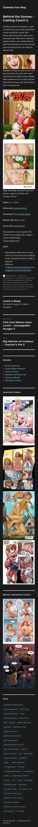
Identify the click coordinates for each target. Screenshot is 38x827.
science (21, 280)
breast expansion (11, 714)
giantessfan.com (12, 241)
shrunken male (10, 789)
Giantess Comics (12, 372)
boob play (24, 709)
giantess (7, 727)
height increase (10, 758)
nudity (6, 776)
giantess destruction (12, 736)
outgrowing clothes (20, 776)
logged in (18, 304)
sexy (20, 780)
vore (25, 289)
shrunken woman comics (14, 807)
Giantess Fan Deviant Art (15, 375)
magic (6, 762)
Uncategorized (8, 278)
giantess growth (11, 740)
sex (14, 780)
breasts (27, 278)
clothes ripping (10, 718)
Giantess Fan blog (14, 7)
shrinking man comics (10, 284)
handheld (28, 754)
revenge (16, 280)
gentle (12, 723)
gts (20, 754)
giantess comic (19, 727)
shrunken (22, 284)
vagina (21, 289)
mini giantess (9, 767)
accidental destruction (13, 705)
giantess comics (10, 731)
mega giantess (18, 762)
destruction (24, 718)
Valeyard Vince (11, 276)
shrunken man (12, 287)
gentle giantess (24, 723)
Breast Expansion (12, 366)
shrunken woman (11, 802)
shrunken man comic (25, 287)
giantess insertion (11, 749)
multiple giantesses (12, 771)
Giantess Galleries (12, 377)
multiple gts (28, 771)
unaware (20, 811)
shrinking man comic (21, 282)
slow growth (9, 811)
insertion (9, 280)
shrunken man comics (10, 289)
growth (24, 749)
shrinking (28, 280)
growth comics (10, 754)
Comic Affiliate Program (15, 369)
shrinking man (8, 282)
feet (4, 280)
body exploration (11, 709)
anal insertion (20, 278)
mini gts (21, 767)
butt (32, 278)
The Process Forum (13, 380)
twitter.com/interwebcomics (19, 267)
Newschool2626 (20, 208)
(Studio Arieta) (24, 214)
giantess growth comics (14, 745)
